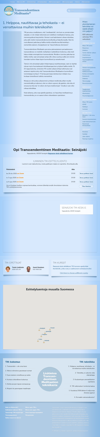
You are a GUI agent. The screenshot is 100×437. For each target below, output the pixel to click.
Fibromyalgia (86, 81)
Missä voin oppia (68, 2)
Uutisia (77, 2)
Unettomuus (86, 55)
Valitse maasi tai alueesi (13, 418)
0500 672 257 (16, 269)
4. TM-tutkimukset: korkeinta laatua (82, 386)
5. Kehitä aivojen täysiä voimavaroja (17, 384)
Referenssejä (31, 2)
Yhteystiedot (86, 2)
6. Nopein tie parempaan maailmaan (17, 388)
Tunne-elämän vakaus (89, 52)
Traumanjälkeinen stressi (87, 60)
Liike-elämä (86, 136)
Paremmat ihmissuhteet (86, 124)
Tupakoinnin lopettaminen (86, 90)
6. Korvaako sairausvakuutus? (84, 397)
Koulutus (85, 131)
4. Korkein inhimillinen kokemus (16, 380)
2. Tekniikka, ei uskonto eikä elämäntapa (85, 374)
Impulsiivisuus (86, 57)
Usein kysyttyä (42, 2)
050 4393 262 (37, 269)
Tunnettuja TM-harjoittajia (14, 412)
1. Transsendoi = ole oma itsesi (16, 366)
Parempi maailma (87, 139)
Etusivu (12, 2)
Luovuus (85, 109)
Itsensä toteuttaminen (89, 119)
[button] (44, 341)
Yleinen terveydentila (89, 67)
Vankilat (84, 134)
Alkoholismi (86, 93)
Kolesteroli (85, 76)
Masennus (85, 48)
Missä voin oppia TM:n (32, 410)
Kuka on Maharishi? (11, 407)
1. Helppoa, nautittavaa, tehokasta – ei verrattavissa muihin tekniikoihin (81, 367)
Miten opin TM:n (30, 407)
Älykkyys (85, 106)
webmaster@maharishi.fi (80, 431)
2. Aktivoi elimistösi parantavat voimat (18, 371)
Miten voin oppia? (54, 2)
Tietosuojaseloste (11, 415)
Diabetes (85, 78)
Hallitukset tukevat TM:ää (13, 410)
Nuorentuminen (87, 83)
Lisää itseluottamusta (88, 121)
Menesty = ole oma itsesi (88, 116)
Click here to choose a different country (74, 273)
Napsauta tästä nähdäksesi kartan (60, 153)
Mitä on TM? (21, 2)
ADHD (84, 104)
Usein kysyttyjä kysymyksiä (34, 412)
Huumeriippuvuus (87, 96)
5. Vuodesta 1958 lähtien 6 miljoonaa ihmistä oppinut (82, 392)
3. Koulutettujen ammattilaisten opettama (84, 381)
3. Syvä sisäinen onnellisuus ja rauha (17, 375)
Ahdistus (85, 50)
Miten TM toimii (87, 45)
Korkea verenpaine (88, 74)
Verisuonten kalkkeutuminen (87, 70)
